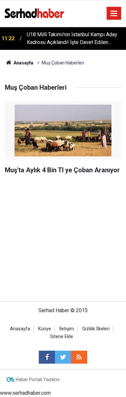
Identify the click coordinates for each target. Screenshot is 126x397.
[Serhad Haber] (34, 13)
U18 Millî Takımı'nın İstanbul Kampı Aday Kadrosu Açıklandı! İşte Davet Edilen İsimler (72, 38)
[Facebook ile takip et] (47, 357)
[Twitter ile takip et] (63, 357)
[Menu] (114, 13)
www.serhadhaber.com (25, 393)
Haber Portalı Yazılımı (37, 379)
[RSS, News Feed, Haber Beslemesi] (79, 357)
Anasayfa (20, 329)
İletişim (66, 329)
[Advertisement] (63, 203)
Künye (44, 329)
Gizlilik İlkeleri (96, 329)
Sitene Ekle (61, 336)
